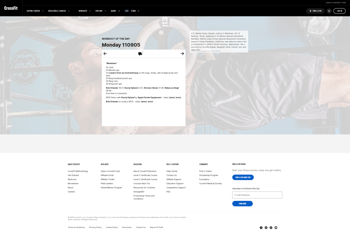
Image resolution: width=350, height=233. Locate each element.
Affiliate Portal (107, 175)
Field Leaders (107, 183)
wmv (172, 97)
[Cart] (329, 11)
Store (131, 11)
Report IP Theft (156, 227)
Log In (339, 11)
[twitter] (266, 228)
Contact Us (172, 175)
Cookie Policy (112, 227)
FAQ (168, 191)
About (70, 187)
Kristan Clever (151, 88)
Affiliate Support (174, 179)
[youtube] (276, 228)
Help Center (172, 171)
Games (113, 11)
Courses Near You (142, 183)
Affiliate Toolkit (107, 179)
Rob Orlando (112, 88)
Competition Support (176, 187)
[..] (140, 54)
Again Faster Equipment (149, 97)
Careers (71, 191)
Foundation (204, 179)
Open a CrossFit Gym (110, 171)
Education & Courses (57, 11)
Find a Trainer (205, 171)
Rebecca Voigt (172, 88)
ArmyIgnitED (139, 191)
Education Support (175, 183)
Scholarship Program (208, 175)
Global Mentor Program (111, 187)
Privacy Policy (95, 227)
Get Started (73, 175)
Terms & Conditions (76, 227)
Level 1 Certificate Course (145, 175)
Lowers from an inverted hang (123, 73)
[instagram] (271, 228)
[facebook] (261, 228)
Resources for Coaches (144, 187)
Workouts (83, 11)
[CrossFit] (11, 8)
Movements (73, 183)
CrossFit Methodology (78, 171)
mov (178, 97)
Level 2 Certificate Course (145, 179)
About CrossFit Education (145, 171)
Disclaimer (127, 227)
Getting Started (33, 11)
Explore (99, 11)
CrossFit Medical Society (210, 183)
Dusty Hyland (131, 88)
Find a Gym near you (243, 177)
